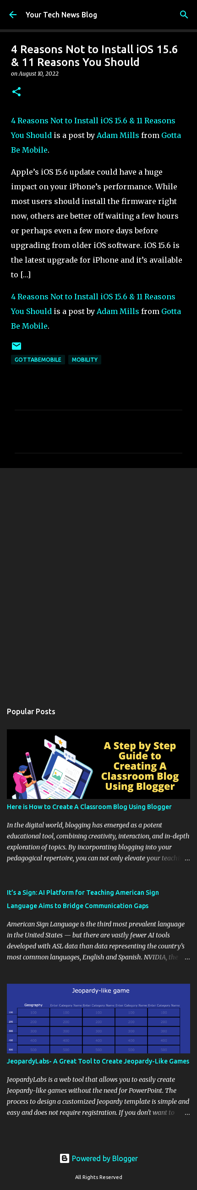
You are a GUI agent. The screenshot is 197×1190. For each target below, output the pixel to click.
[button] (16, 92)
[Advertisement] (98, 580)
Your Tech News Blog (61, 15)
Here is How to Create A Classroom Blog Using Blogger (89, 806)
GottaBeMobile (38, 360)
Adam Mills (118, 135)
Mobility (85, 360)
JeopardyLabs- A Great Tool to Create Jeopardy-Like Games (98, 1061)
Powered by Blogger (104, 1158)
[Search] (184, 15)
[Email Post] (16, 350)
